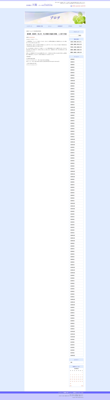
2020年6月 (72, 251)
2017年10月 (73, 336)
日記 (71, 362)
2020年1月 (72, 264)
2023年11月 (73, 141)
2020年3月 (72, 259)
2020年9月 (72, 243)
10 (72, 376)
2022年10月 (73, 176)
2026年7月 (72, 61)
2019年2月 (72, 294)
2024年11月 (73, 109)
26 (76, 381)
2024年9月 (72, 115)
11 (74, 376)
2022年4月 (72, 192)
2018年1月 (72, 328)
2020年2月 (72, 262)
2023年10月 (73, 144)
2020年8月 (72, 246)
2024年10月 (73, 112)
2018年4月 (72, 320)
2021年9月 (72, 211)
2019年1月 (72, 296)
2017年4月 (72, 352)
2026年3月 (72, 72)
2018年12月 (73, 299)
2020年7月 (72, 248)
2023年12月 (73, 139)
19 (76, 379)
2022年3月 (72, 195)
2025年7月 (72, 88)
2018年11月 (73, 302)
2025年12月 (73, 80)
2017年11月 (73, 334)
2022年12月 (73, 171)
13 (78, 376)
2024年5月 (72, 125)
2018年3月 (72, 323)
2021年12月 (73, 203)
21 (80, 379)
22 (82, 379)
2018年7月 (72, 312)
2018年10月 (73, 304)
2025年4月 (72, 96)
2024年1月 (72, 136)
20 (78, 379)
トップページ (29, 26)
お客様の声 (60, 26)
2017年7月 (72, 344)
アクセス (70, 26)
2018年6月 (72, 315)
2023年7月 (72, 152)
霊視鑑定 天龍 (40, 26)
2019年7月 (72, 280)
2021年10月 (73, 208)
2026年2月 (72, 75)
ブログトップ (76, 31)
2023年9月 (72, 147)
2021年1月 (72, 232)
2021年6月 (72, 219)
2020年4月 (72, 256)
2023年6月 (72, 155)
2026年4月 (72, 69)
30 (70, 383)
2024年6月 (72, 123)
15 (82, 376)
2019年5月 (72, 286)
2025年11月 (73, 83)
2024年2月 (72, 133)
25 (74, 381)
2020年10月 (73, 240)
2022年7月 (72, 184)
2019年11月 (73, 270)
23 (70, 381)
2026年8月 (72, 59)
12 (76, 376)
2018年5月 (72, 318)
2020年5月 (72, 254)
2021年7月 (72, 216)
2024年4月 (72, 128)
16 (70, 379)
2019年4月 (72, 288)
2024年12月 (73, 107)
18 (74, 379)
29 (82, 381)
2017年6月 (72, 347)
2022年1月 (72, 200)
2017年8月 (72, 342)
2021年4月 (72, 224)
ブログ (80, 26)
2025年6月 (72, 91)
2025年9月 (72, 85)
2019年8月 (72, 278)
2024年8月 (72, 117)
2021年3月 (72, 227)
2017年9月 (72, 339)
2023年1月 (72, 168)
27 (78, 381)
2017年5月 (72, 350)
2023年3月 (72, 163)
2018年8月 (72, 310)
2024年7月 (72, 120)
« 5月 (70, 385)
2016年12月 (73, 355)
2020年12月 (73, 235)
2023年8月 (72, 149)
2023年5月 (72, 157)
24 (72, 381)
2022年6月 (72, 187)
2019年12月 (73, 267)
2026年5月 (72, 67)
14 (80, 376)
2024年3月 (72, 131)
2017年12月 (73, 331)
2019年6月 (72, 283)
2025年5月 (72, 93)
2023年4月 (72, 160)
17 (72, 379)
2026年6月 (72, 64)
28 (80, 381)
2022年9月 (72, 179)
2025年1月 (72, 104)
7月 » (82, 385)
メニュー (50, 26)
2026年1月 (72, 77)
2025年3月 (72, 99)
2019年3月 (72, 291)
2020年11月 (73, 238)
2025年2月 (72, 101)
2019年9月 (72, 275)
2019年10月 (73, 272)
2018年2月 (72, 326)
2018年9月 (72, 307)
